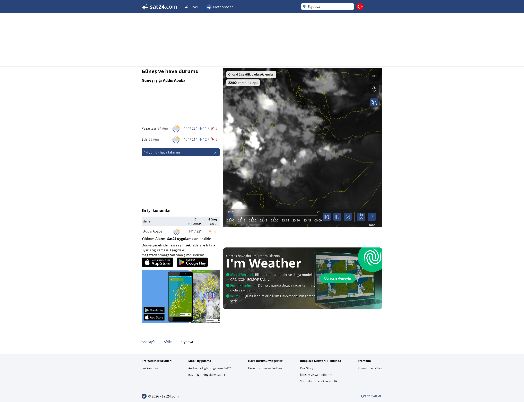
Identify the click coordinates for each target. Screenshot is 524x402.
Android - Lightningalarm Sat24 (209, 368)
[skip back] (327, 217)
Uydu (195, 7)
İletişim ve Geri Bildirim (316, 375)
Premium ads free (370, 368)
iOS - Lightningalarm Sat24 (206, 375)
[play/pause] (337, 217)
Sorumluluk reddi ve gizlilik (318, 381)
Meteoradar (222, 7)
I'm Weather (150, 368)
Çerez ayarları (371, 396)
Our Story (306, 368)
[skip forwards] (348, 217)
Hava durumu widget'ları (265, 368)
